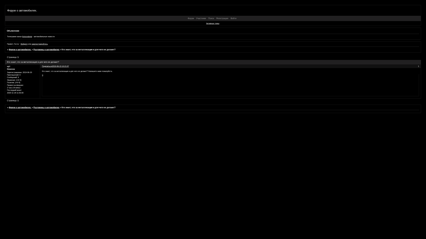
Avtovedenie (27, 37)
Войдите (24, 44)
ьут (8, 66)
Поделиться (47, 66)
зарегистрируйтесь (40, 44)
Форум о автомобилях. (20, 49)
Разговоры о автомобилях (46, 49)
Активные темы (212, 23)
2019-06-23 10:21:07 (60, 66)
